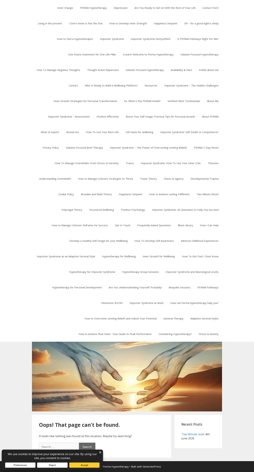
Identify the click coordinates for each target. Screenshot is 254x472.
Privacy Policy (51, 147)
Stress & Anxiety (209, 334)
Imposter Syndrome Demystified (150, 39)
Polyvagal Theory (72, 209)
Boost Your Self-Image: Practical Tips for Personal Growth (160, 116)
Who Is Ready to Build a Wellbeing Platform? (111, 85)
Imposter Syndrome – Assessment (69, 116)
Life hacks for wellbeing (139, 132)
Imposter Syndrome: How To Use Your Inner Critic (171, 163)
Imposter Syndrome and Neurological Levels (192, 272)
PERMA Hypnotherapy (93, 7)
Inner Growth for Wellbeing (159, 256)
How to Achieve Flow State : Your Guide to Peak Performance (115, 334)
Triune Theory (148, 178)
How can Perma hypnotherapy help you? (194, 303)
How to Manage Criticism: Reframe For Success (80, 225)
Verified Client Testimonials (184, 101)
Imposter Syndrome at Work (146, 303)
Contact (73, 85)
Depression (121, 7)
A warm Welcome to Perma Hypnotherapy (148, 54)
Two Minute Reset (207, 194)
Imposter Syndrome (112, 39)
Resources (151, 85)
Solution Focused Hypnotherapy (200, 54)
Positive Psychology (133, 209)
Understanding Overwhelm (55, 178)
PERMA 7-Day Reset (206, 147)
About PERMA (210, 116)
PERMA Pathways (208, 287)
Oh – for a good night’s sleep (201, 23)
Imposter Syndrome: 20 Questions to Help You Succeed (185, 209)
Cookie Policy (66, 194)
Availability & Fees (181, 70)
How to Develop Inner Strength (128, 23)
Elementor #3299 (112, 303)
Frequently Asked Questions (154, 225)
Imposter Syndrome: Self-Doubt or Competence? (189, 132)
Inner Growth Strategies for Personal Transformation (85, 101)
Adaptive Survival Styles (204, 318)
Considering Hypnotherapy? (175, 334)
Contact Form (211, 7)
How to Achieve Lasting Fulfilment (169, 194)
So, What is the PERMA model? (142, 101)
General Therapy (173, 318)
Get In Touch (122, 225)
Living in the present (50, 23)
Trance (130, 163)
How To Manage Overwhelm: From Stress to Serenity (87, 163)
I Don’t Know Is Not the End (85, 23)
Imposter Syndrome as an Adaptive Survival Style (66, 256)
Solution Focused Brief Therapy (84, 147)
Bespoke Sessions (179, 287)
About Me (213, 101)
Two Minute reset (193, 434)
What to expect (50, 132)
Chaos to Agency (174, 178)
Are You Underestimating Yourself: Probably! (135, 287)
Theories (213, 163)
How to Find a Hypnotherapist (75, 39)
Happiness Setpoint (165, 23)
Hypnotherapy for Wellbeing (119, 256)
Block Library (185, 225)
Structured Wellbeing (101, 209)
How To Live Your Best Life (102, 132)
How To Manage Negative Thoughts (58, 70)
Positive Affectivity (108, 116)
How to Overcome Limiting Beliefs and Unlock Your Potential (120, 318)
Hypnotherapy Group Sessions (140, 272)
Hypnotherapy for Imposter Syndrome (92, 272)
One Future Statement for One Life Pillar (92, 54)
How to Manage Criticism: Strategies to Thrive (105, 178)
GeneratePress (152, 466)
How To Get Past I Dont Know (200, 256)
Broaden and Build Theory (96, 194)
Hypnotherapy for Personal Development (77, 287)
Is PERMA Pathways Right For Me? (198, 39)
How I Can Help (209, 225)
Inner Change (65, 7)
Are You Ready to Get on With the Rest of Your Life (165, 7)
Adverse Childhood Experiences (200, 240)
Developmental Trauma (205, 178)
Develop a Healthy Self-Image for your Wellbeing (98, 240)
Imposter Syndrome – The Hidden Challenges (191, 85)
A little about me (209, 70)
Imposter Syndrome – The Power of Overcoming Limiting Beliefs (148, 147)
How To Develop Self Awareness (154, 240)
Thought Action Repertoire (103, 70)
